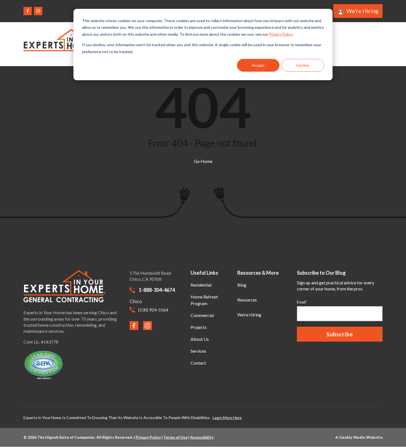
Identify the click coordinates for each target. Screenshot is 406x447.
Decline (302, 65)
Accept (258, 65)
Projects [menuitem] (199, 327)
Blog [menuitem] (241, 284)
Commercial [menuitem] (202, 315)
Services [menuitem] (198, 351)
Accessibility (201, 437)
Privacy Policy (280, 34)
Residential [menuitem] (201, 284)
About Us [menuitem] (200, 339)
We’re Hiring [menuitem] (249, 314)
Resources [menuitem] (247, 299)
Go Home (203, 161)
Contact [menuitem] (198, 362)
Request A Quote (360, 43)
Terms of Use (176, 437)
